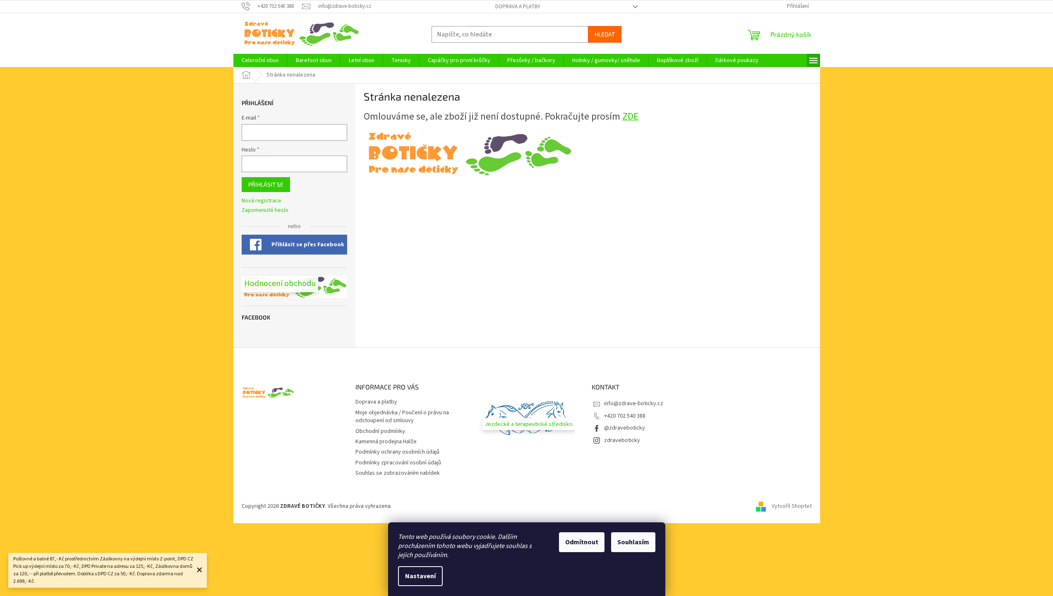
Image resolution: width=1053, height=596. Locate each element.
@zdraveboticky (624, 428)
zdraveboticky (622, 440)
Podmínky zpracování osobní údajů (398, 463)
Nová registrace (261, 201)
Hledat (605, 34)
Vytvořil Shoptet (792, 506)
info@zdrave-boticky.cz (633, 403)
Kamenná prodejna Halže (386, 441)
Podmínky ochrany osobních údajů (397, 452)
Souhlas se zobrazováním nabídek (397, 473)
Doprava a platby (517, 6)
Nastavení (420, 576)
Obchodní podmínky (380, 431)
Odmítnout (581, 542)
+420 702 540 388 (624, 416)
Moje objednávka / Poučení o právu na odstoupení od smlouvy (402, 417)
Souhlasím (633, 542)
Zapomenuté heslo (265, 210)
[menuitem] (260, 60)
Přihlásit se (265, 184)
